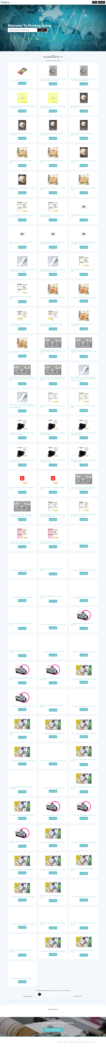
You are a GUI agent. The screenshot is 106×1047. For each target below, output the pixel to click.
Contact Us (65, 1042)
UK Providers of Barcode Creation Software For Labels (84, 597)
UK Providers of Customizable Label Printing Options (22, 760)
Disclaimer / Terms (87, 1042)
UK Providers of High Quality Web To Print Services (84, 896)
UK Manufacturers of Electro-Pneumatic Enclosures (84, 543)
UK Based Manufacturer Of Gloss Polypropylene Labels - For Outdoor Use (20, 324)
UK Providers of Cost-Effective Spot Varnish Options (83, 706)
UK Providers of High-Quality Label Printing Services (53, 951)
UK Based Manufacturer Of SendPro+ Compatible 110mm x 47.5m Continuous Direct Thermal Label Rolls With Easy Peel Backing (84, 378)
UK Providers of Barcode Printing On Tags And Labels (53, 624)
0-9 (8, 1001)
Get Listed (101, 2)
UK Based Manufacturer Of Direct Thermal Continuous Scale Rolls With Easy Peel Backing (22, 270)
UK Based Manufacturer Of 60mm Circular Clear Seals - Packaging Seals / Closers (22, 107)
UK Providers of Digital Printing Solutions (53, 815)
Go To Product (22, 83)
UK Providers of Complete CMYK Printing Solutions (22, 706)
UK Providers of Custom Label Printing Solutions (53, 733)
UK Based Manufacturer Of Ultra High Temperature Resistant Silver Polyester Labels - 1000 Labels (83, 488)
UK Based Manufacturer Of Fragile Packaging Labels (53, 297)
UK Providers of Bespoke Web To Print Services (53, 651)
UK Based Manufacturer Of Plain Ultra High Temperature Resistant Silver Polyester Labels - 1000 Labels (52, 351)
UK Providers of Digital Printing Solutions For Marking (83, 815)
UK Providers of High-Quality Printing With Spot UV (22, 978)
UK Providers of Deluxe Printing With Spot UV (53, 788)
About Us (72, 1042)
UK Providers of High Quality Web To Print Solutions (22, 924)
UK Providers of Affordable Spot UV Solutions (22, 597)
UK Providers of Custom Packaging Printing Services (83, 733)
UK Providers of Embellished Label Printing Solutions (83, 842)
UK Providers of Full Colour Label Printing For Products (53, 869)
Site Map (59, 1042)
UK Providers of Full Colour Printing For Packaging (22, 896)
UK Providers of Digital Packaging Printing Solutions (22, 815)
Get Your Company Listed (53, 1030)
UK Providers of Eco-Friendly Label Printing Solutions (53, 842)
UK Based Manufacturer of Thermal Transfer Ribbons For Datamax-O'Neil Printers (21, 433)
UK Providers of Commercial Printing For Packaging (84, 679)
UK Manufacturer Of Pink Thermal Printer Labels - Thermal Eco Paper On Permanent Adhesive (21, 542)
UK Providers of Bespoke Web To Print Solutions (83, 651)
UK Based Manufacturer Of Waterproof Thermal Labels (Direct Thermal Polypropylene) (53, 515)
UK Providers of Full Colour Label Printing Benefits (22, 869)
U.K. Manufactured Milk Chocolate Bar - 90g (22, 80)
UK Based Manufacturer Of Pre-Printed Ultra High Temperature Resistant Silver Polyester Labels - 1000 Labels (21, 378)
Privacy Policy (79, 1042)
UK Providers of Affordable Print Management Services (84, 570)
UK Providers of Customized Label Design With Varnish (53, 760)
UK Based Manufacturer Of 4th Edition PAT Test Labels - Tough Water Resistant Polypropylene (53, 79)
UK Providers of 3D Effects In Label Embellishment (22, 570)
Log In (94, 2)
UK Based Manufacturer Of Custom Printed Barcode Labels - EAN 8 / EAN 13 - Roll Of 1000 (52, 243)
